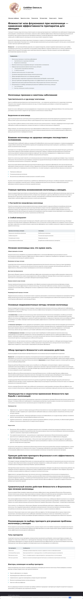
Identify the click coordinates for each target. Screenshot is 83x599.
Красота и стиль (25, 18)
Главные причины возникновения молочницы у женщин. (27, 66)
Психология (34, 18)
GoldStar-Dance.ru (32, 7)
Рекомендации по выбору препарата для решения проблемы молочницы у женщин (34, 84)
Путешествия (43, 18)
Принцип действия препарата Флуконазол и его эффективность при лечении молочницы (35, 80)
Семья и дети (52, 18)
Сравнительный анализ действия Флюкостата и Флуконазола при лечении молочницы (34, 82)
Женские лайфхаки (13, 18)
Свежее (60, 18)
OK (70, 597)
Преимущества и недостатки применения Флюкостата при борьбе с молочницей (33, 78)
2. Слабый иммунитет (19, 70)
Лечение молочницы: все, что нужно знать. (23, 72)
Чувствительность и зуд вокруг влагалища (24, 61)
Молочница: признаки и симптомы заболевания (24, 59)
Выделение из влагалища (20, 62)
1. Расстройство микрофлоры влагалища (24, 68)
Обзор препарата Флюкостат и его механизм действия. (26, 76)
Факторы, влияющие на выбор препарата (24, 88)
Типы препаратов (18, 86)
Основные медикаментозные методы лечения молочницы (27, 74)
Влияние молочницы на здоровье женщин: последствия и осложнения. (30, 64)
